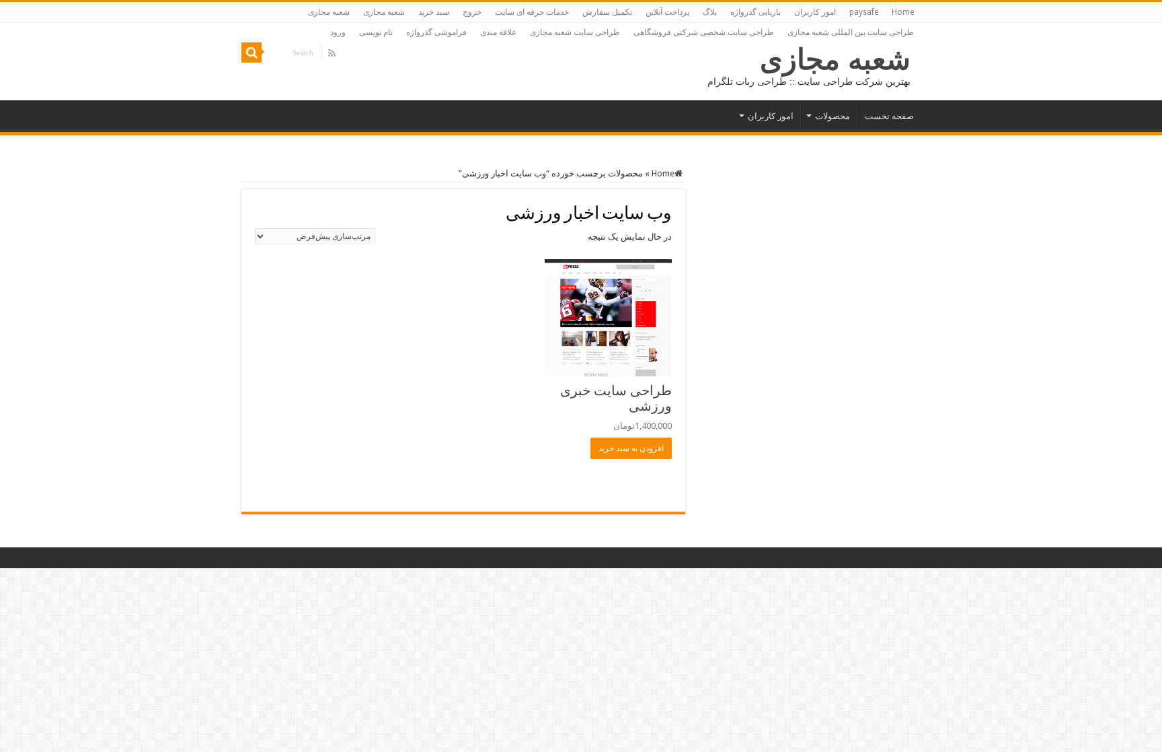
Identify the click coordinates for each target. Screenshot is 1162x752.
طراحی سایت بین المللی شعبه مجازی (850, 32)
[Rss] (332, 53)
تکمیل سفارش (607, 12)
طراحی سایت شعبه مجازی (575, 32)
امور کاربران (815, 12)
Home (903, 12)
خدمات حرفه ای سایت (532, 12)
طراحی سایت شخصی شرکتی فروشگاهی (703, 32)
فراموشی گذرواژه (436, 32)
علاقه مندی (498, 32)
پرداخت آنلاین (667, 12)
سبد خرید (433, 12)
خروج (472, 12)
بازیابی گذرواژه (755, 12)
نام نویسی (376, 32)
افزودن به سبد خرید (631, 448)
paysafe (863, 12)
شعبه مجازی (384, 12)
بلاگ (710, 12)
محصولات (832, 116)
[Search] (251, 52)
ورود (338, 32)
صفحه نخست (889, 116)
